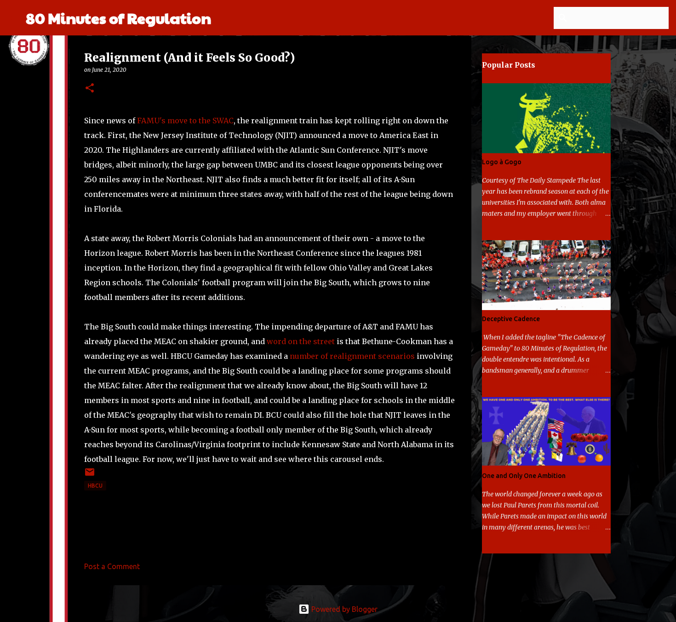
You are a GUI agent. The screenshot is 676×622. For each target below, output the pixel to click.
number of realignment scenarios (352, 356)
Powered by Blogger (343, 609)
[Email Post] (89, 475)
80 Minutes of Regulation (118, 17)
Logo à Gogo (501, 162)
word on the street (301, 341)
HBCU (95, 486)
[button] (89, 88)
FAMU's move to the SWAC (185, 120)
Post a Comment (112, 566)
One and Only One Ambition (524, 475)
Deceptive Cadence (511, 319)
